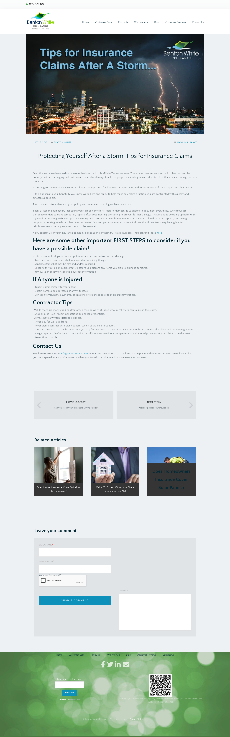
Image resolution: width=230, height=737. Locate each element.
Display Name (46, 545)
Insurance (190, 142)
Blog (156, 22)
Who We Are (141, 22)
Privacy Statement (138, 719)
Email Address (46, 561)
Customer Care (103, 22)
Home (85, 22)
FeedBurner (75, 699)
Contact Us (198, 22)
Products (123, 22)
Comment (124, 591)
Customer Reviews (175, 22)
